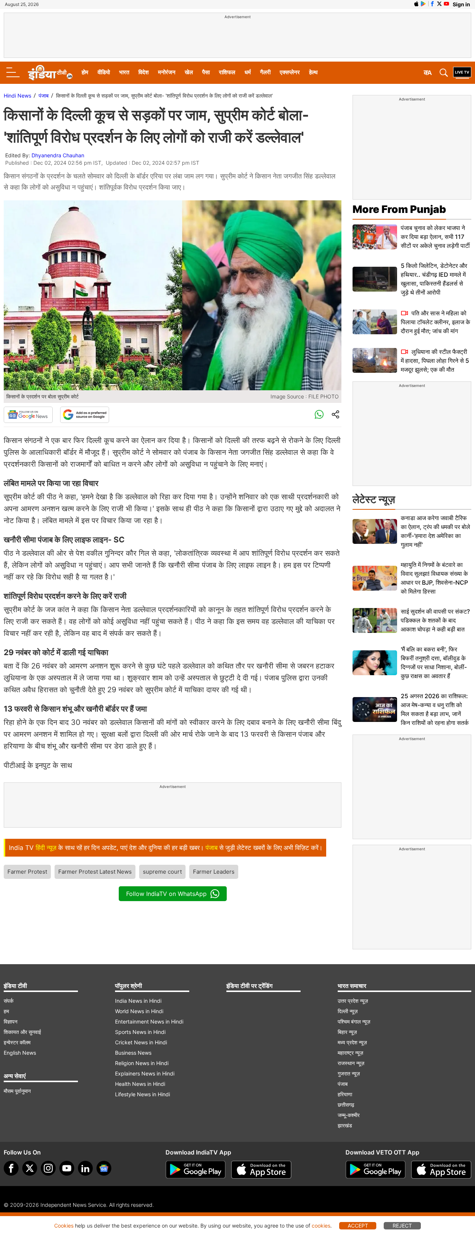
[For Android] (375, 1170)
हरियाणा (345, 1094)
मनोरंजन (167, 72)
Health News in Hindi (140, 1084)
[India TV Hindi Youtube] (446, 3)
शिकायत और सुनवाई (22, 1032)
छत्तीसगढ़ (346, 1104)
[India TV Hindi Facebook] (432, 3)
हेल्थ (313, 72)
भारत (124, 72)
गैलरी (265, 72)
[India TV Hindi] (50, 73)
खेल (189, 72)
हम (6, 1011)
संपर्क (8, 1001)
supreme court (162, 871)
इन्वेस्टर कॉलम (17, 1042)
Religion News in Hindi (141, 1063)
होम (85, 72)
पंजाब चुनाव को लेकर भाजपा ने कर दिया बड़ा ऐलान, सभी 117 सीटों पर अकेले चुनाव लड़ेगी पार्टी (435, 236)
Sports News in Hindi (140, 1032)
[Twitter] (29, 1168)
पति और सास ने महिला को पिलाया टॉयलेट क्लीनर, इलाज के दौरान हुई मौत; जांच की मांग (435, 322)
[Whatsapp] (319, 415)
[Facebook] (11, 1168)
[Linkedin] (85, 1168)
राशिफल (227, 72)
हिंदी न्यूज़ (46, 847)
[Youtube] (66, 1168)
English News (20, 1053)
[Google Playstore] (196, 1170)
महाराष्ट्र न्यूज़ (350, 1053)
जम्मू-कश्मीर (349, 1115)
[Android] (423, 3)
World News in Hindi (139, 1011)
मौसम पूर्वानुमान (17, 1091)
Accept (358, 1225)
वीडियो (104, 72)
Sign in (461, 4)
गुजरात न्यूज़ (349, 1073)
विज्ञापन (10, 1021)
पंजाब (44, 95)
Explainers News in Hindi (144, 1073)
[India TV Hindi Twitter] (439, 3)
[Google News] (28, 415)
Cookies (63, 1225)
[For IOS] (441, 1170)
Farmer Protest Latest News (95, 871)
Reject (402, 1225)
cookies (321, 1225)
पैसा (206, 72)
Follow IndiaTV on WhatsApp (166, 893)
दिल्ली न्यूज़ (348, 1011)
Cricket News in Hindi (141, 1042)
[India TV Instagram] (48, 1168)
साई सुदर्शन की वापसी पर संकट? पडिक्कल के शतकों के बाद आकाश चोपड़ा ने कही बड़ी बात (435, 620)
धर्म (248, 72)
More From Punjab (399, 209)
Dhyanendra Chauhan (58, 155)
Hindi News (17, 95)
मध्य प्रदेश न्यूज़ (352, 1042)
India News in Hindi (138, 1001)
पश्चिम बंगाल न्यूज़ (354, 1021)
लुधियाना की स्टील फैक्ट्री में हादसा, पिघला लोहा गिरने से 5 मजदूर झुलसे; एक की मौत (435, 360)
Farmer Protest (27, 871)
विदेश (143, 72)
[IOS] (416, 3)
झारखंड (345, 1125)
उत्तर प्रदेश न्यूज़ (353, 1001)
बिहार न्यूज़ (347, 1032)
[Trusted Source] (84, 415)
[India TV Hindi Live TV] (462, 73)
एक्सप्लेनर (290, 72)
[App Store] (261, 1170)
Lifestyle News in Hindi (142, 1094)
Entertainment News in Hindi (149, 1021)
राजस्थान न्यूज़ (351, 1063)
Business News (133, 1053)
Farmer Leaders (214, 871)
